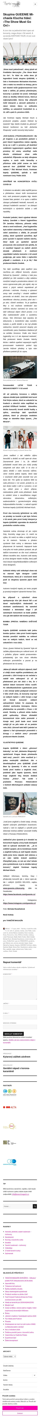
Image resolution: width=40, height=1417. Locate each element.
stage (13, 949)
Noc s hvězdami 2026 (12, 1329)
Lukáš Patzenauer (8, 937)
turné (29, 949)
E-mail (6, 1013)
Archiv (5, 1380)
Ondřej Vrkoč (10, 941)
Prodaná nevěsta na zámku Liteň (16, 1294)
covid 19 (5, 933)
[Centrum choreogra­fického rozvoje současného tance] (9, 1146)
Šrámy (7, 1313)
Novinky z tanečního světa (28, 929)
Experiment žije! (10, 1338)
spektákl (8, 949)
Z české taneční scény (12, 1251)
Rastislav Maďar (7, 947)
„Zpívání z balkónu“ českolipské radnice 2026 (20, 1316)
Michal (8, 929)
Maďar (15, 937)
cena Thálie (28, 931)
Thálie (26, 949)
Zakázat (20, 1413)
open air (17, 941)
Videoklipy (8, 1248)
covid (33, 931)
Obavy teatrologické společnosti (16, 1291)
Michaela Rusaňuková (18, 939)
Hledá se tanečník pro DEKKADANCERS (19, 1302)
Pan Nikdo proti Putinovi (13, 1319)
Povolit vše (20, 1408)
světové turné (19, 949)
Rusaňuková (24, 947)
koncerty (30, 933)
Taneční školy (8, 1385)
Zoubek (15, 951)
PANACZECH (24, 941)
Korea (4, 935)
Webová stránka (9, 1023)
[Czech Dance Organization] (9, 1095)
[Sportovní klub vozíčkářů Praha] (9, 1163)
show (34, 947)
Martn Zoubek (31, 937)
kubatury (31, 935)
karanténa (21, 933)
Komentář (7, 974)
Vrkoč (10, 951)
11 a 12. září (8, 931)
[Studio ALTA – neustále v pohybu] (9, 1112)
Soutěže (8, 1242)
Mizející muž (9, 1305)
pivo (12, 943)
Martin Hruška (22, 937)
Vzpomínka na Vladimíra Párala (16, 1335)
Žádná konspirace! (11, 1340)
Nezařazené (9, 1237)
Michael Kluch (7, 939)
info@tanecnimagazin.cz (20, 1194)
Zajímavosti (9, 1253)
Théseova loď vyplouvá (13, 1286)
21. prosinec (16, 931)
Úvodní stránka (8, 1366)
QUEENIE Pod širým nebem (28, 945)
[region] (20, 1405)
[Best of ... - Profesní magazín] (9, 1129)
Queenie (17, 945)
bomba (22, 931)
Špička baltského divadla (13, 1289)
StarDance (6, 1370)
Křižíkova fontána (23, 935)
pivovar (16, 943)
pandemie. (31, 941)
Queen (26, 943)
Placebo (8, 1321)
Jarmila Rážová (13, 933)
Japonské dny (10, 1283)
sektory (30, 947)
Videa (5, 1375)
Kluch (26, 933)
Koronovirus (10, 935)
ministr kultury (29, 939)
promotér (21, 943)
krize (16, 935)
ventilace (5, 951)
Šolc (4, 949)
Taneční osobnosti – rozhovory (15, 1245)
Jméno (6, 1003)
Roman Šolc (16, 947)
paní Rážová (6, 943)
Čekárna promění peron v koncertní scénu (19, 1332)
